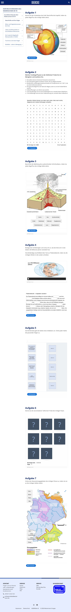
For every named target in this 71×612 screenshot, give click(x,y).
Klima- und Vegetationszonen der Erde (13, 25)
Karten (21, 585)
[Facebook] (37, 605)
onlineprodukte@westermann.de (11, 597)
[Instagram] (33, 605)
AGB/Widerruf (35, 608)
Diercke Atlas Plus (41, 587)
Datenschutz (26, 608)
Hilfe (37, 585)
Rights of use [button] (30, 467)
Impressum (18, 608)
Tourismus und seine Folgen (12, 40)
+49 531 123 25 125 (10, 594)
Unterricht (22, 587)
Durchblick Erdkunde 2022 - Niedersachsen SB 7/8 (11, 15)
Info (21, 590)
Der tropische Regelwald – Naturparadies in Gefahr (12, 36)
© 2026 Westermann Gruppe (47, 608)
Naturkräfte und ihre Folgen (12, 20)
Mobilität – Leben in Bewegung (13, 44)
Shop (21, 589)
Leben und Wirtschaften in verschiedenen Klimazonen (12, 30)
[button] (33, 424)
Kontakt (38, 589)
